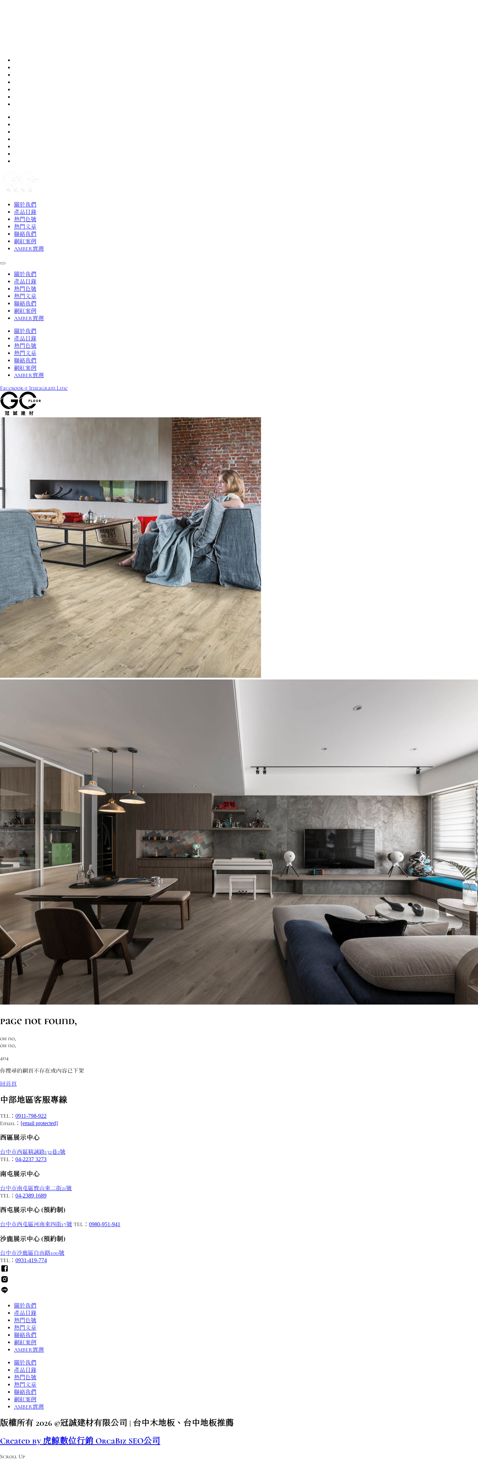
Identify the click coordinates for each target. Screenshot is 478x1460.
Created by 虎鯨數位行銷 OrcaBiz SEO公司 (80, 1441)
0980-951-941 (104, 1224)
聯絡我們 (25, 89)
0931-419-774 (31, 1260)
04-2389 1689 (31, 1196)
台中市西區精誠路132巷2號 (32, 1152)
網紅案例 (25, 97)
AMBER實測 (29, 104)
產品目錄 (25, 67)
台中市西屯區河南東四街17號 (36, 1224)
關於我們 (25, 60)
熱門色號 (25, 75)
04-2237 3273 (31, 1159)
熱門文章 (25, 82)
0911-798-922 (31, 1116)
